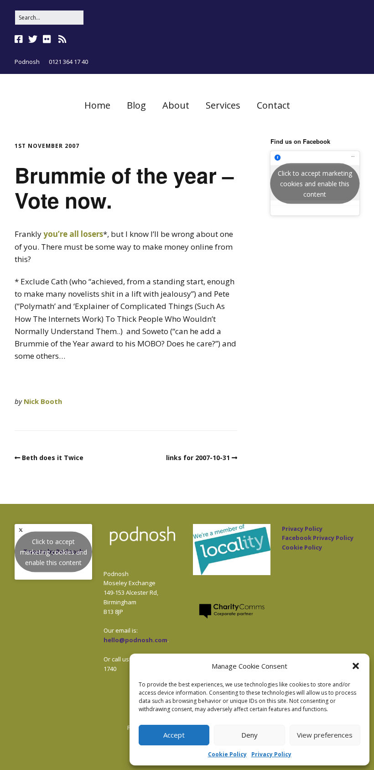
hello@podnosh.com (135, 640)
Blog (136, 105)
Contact (273, 105)
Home (97, 105)
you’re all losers (73, 234)
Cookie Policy (227, 754)
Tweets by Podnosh (53, 551)
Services (223, 105)
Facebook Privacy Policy (317, 538)
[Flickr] (47, 39)
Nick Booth (43, 401)
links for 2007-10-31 (198, 457)
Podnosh (27, 62)
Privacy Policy (271, 754)
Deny (249, 734)
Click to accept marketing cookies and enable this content (315, 183)
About (175, 105)
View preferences (325, 734)
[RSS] (62, 39)
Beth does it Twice (52, 457)
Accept (174, 734)
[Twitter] (32, 39)
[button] (355, 665)
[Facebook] (20, 39)
